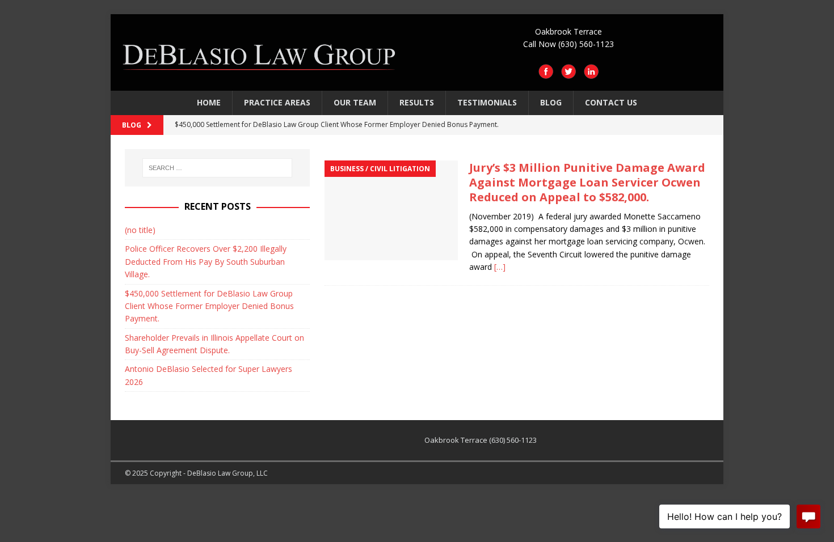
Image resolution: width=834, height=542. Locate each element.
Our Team (355, 102)
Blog (551, 102)
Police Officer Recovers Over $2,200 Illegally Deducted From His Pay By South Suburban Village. (206, 261)
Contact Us (611, 102)
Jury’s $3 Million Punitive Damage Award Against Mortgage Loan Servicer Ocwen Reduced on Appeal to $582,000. (587, 182)
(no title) (140, 230)
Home (209, 102)
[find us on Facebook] (546, 72)
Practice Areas (277, 102)
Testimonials (487, 102)
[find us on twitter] (568, 72)
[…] (500, 266)
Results (416, 102)
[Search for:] (217, 167)
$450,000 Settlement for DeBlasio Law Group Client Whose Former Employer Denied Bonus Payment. (209, 306)
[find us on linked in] (591, 72)
